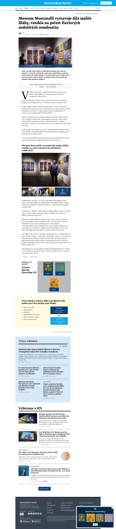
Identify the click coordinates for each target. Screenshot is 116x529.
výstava (32, 341)
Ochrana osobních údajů (67, 503)
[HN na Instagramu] (33, 513)
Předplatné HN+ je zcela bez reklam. (64, 331)
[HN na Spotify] (38, 513)
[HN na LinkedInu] (36, 513)
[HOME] (16, 8)
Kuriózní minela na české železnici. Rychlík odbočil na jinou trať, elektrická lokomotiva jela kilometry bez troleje (54, 416)
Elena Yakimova (23, 450)
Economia (49, 507)
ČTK (23, 32)
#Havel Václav (34, 256)
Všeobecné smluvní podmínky (68, 510)
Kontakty (49, 503)
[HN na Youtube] (41, 513)
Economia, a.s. (29, 504)
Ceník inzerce (50, 512)
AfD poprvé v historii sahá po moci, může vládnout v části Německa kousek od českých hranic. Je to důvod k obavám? (50, 471)
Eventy (81, 505)
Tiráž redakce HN (51, 505)
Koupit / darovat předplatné (86, 503)
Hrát (48, 273)
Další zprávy (44, 488)
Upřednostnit (52, 86)
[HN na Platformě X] (29, 513)
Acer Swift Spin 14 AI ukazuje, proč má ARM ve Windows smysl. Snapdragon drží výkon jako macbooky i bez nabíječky (54, 434)
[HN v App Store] (36, 521)
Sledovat (41, 86)
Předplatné (106, 3)
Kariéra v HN (50, 510)
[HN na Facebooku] (31, 513)
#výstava (25, 256)
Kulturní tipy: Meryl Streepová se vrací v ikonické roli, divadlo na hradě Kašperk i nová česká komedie (29, 385)
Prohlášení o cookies (66, 505)
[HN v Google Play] (25, 521)
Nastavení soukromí (65, 507)
